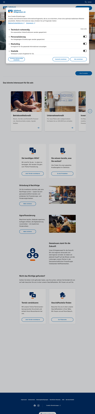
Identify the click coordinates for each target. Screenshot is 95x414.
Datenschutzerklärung (15, 23)
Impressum (30, 23)
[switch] (85, 36)
